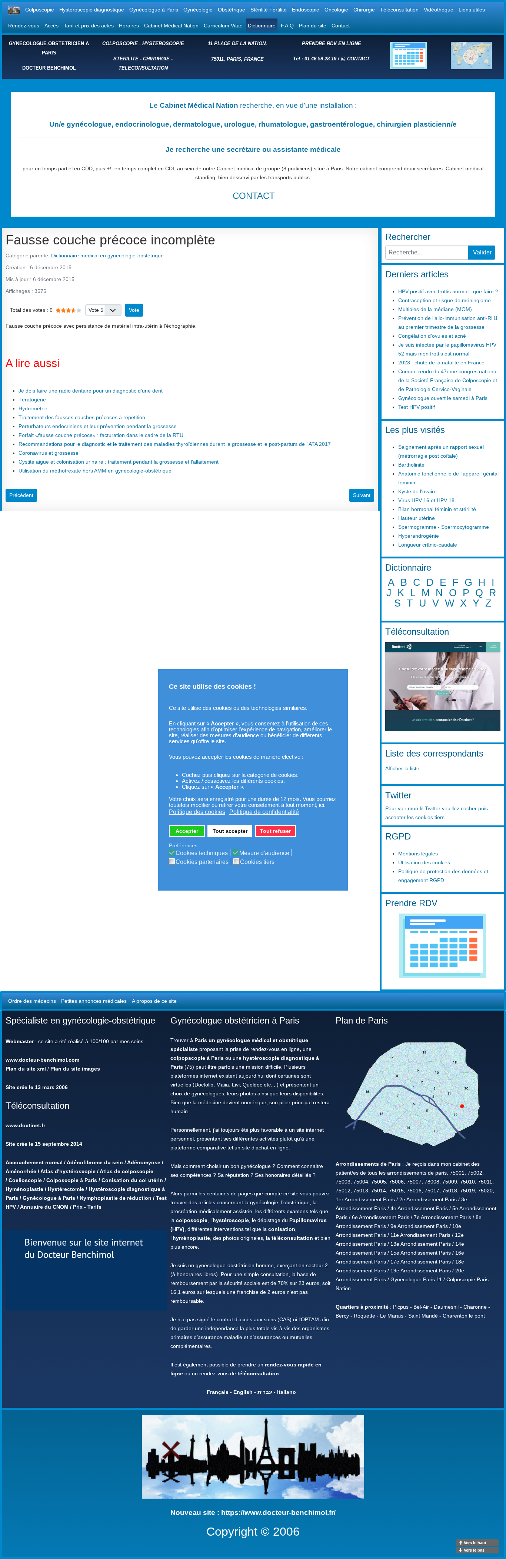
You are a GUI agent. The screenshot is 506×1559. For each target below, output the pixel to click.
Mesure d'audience (264, 853)
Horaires (129, 26)
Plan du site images (75, 1069)
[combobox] (427, 253)
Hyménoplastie (24, 1189)
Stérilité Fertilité (268, 10)
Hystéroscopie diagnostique (91, 10)
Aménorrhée (21, 1171)
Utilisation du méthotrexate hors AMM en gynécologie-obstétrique (95, 471)
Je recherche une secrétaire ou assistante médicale (253, 149)
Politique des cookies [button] (197, 812)
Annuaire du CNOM (44, 1207)
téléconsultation (292, 1238)
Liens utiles (472, 10)
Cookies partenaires (202, 862)
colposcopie (191, 1220)
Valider (482, 252)
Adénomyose (143, 1162)
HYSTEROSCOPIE (163, 43)
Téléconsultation (399, 10)
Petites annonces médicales (94, 1001)
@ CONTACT (355, 58)
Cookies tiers (257, 862)
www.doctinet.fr (25, 1125)
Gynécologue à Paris (153, 10)
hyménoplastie (191, 1238)
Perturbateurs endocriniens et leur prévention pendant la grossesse (98, 426)
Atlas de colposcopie (126, 1171)
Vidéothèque (438, 10)
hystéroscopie (231, 1220)
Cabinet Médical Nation (171, 26)
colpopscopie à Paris (197, 1058)
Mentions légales (418, 854)
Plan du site (312, 26)
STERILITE (126, 58)
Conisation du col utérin (132, 1180)
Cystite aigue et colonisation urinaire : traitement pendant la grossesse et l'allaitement (119, 462)
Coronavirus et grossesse (49, 453)
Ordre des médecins (32, 1001)
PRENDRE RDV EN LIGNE (331, 43)
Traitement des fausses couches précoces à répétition (82, 417)
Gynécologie (198, 10)
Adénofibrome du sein (95, 1162)
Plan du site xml (26, 1069)
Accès (51, 26)
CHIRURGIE (156, 58)
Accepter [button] (187, 831)
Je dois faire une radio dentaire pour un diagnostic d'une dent (91, 391)
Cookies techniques (202, 853)
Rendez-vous (23, 26)
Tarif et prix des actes (89, 26)
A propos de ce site (154, 1001)
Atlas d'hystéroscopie (68, 1171)
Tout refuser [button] (275, 831)
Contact (341, 26)
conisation (281, 1229)
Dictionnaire (262, 26)
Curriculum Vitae (223, 26)
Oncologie (336, 10)
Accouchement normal (34, 1162)
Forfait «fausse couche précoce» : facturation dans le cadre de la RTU (101, 435)
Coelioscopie (25, 1180)
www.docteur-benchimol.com (42, 1060)
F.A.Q (287, 26)
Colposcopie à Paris (71, 1180)
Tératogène (32, 400)
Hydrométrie (33, 408)
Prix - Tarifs (87, 1207)
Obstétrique (231, 10)
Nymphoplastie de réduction (116, 1198)
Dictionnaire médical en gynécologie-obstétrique (107, 255)
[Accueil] (14, 10)
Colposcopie (39, 10)
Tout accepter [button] (230, 831)
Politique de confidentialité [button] (264, 812)
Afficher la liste (402, 768)
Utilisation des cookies (424, 862)
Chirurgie (364, 10)
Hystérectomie (66, 1189)
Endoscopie (305, 10)
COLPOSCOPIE (120, 43)
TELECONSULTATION (143, 68)
